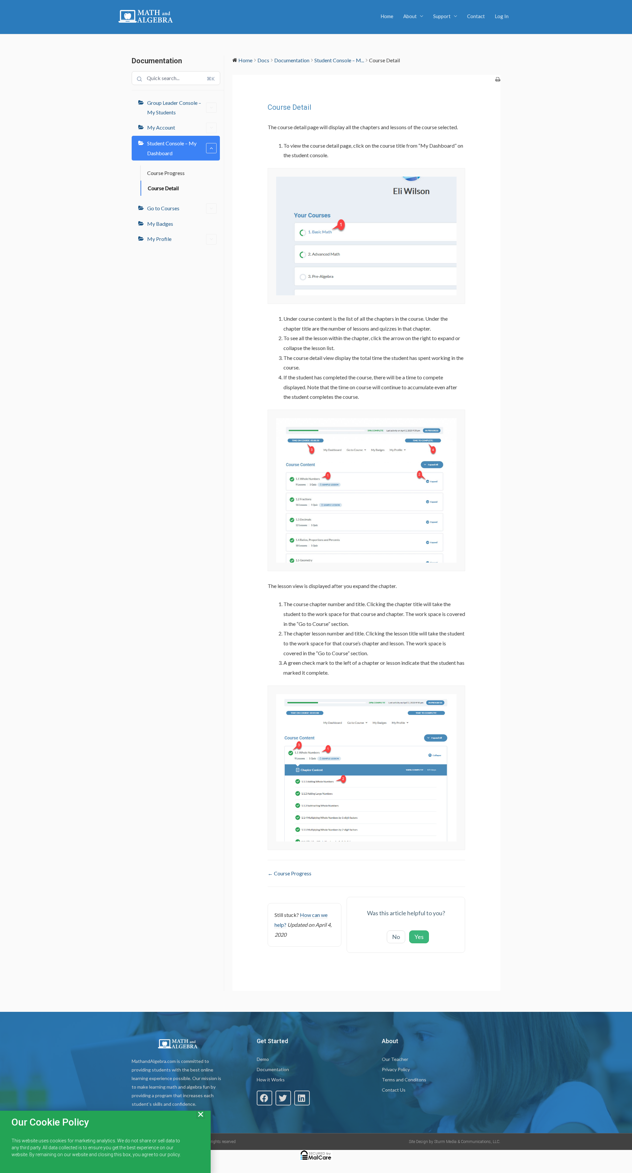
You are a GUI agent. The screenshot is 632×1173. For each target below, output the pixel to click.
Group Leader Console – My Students (174, 108)
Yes (419, 936)
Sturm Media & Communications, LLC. (467, 1141)
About (410, 16)
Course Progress (166, 173)
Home (387, 16)
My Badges (160, 223)
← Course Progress (289, 873)
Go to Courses (163, 208)
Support (442, 16)
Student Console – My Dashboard (172, 148)
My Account (161, 127)
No (396, 936)
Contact (476, 16)
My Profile (159, 239)
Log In (502, 16)
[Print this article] (497, 80)
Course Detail (163, 188)
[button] (264, 1098)
